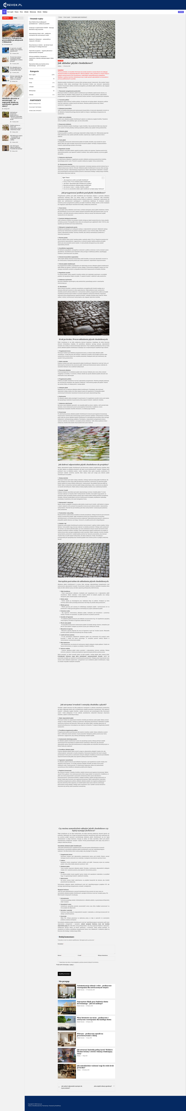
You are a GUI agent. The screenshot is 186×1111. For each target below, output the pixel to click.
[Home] (4, 12)
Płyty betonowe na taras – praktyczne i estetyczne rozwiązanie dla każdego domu (94, 1018)
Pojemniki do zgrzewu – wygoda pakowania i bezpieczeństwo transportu (40, 51)
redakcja (59, 66)
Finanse (16, 12)
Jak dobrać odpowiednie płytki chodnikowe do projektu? (77, 183)
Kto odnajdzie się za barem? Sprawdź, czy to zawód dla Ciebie (16, 68)
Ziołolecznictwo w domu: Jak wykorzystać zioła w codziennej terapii (15, 127)
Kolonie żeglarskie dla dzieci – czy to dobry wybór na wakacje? (16, 77)
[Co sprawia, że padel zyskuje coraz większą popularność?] (5, 50)
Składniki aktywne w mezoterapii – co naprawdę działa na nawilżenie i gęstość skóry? (10, 102)
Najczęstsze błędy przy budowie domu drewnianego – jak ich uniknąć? (92, 1002)
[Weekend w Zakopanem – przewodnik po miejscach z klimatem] (13, 30)
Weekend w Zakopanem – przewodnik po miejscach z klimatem (12, 40)
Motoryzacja (33, 12)
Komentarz (61, 944)
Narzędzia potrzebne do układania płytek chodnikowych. (77, 185)
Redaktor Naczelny (80, 990)
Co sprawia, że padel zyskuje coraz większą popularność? (16, 49)
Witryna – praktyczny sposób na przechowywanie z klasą (90, 1035)
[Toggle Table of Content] (102, 178)
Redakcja (45, 12)
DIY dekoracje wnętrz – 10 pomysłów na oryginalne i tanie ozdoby (16, 138)
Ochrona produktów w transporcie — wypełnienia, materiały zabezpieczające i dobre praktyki (41, 58)
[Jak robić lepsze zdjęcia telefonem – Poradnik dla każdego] (5, 148)
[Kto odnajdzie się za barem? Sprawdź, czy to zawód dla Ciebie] (5, 69)
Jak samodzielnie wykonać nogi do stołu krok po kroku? (95, 1067)
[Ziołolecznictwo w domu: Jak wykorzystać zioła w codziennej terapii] (5, 127)
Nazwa (60, 955)
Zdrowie (39, 12)
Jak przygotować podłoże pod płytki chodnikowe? (76, 180)
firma (15, 18)
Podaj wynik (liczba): (61, 964)
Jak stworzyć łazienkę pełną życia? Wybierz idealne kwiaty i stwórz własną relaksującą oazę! (95, 1052)
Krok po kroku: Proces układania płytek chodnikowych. (77, 182)
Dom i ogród (10, 12)
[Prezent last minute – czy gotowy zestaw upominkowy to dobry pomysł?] (5, 59)
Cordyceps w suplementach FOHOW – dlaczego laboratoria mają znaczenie (41, 28)
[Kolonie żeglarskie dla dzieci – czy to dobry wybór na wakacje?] (5, 78)
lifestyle (6, 18)
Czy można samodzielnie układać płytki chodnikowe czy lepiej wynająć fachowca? (84, 189)
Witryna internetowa (103, 955)
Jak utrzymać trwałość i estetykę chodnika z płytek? (76, 187)
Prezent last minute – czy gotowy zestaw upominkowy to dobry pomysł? (16, 59)
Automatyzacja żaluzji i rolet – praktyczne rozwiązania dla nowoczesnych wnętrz (94, 986)
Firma (21, 12)
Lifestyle (26, 12)
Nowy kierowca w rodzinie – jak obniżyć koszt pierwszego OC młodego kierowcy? (41, 46)
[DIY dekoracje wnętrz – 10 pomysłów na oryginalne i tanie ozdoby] (5, 138)
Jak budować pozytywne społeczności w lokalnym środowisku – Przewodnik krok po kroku (16, 115)
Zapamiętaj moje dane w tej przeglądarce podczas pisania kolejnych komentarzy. (79, 962)
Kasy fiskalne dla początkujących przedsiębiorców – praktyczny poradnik (39, 23)
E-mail (80, 955)
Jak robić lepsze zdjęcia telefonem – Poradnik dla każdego (16, 147)
